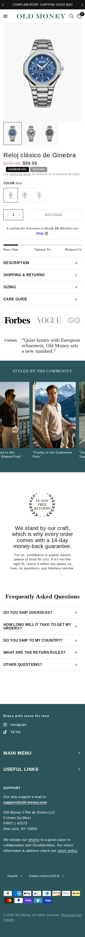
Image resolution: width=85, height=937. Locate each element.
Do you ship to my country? (33, 640)
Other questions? (22, 665)
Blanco (39, 195)
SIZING (9, 287)
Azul (10, 195)
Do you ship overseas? (28, 612)
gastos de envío (20, 174)
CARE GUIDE (15, 299)
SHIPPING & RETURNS (24, 275)
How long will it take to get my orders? (37, 626)
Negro (25, 195)
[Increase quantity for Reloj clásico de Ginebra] (19, 215)
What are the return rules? (34, 652)
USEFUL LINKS (21, 769)
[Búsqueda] (71, 16)
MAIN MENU (17, 753)
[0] (78, 16)
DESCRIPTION (16, 263)
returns (34, 840)
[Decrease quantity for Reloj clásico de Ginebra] (7, 215)
